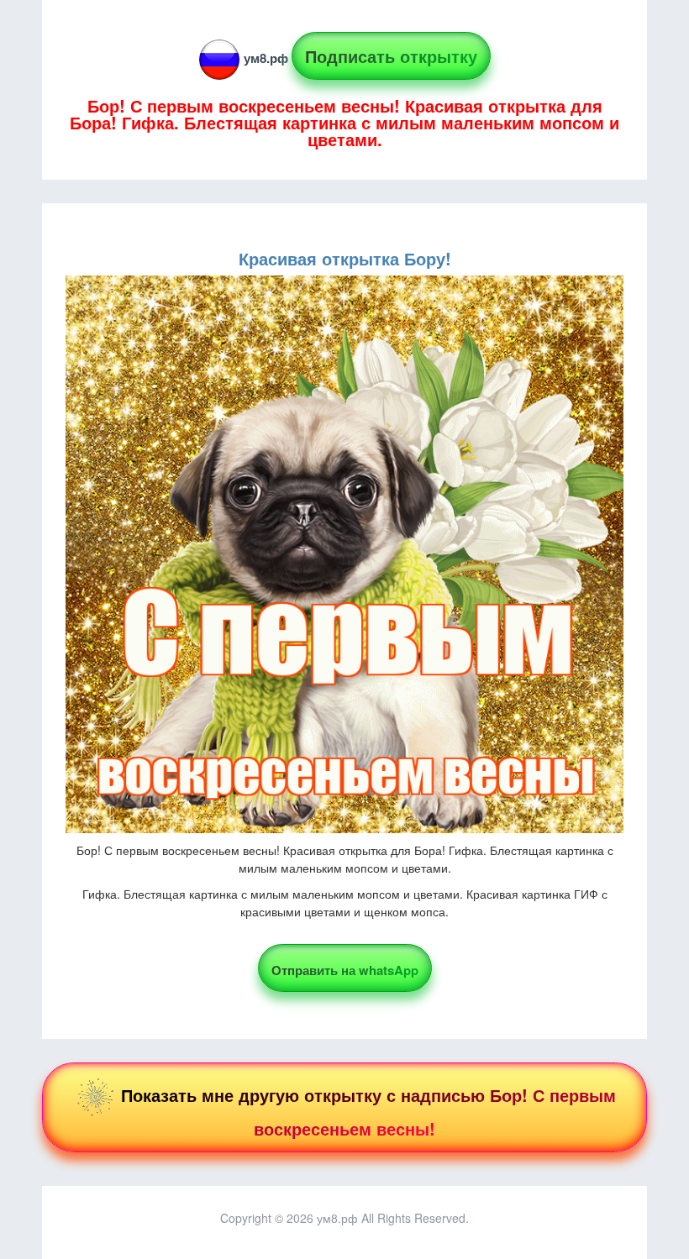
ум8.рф (266, 58)
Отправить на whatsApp (344, 970)
